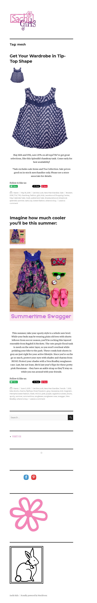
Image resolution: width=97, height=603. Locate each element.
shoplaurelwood (51, 198)
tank (27, 201)
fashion (33, 195)
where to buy (50, 201)
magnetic (68, 391)
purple (49, 394)
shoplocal (63, 198)
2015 (69, 388)
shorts (69, 394)
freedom (42, 391)
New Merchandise (51, 193)
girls (38, 195)
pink (43, 394)
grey (48, 391)
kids (42, 195)
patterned (35, 198)
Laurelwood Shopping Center (57, 195)
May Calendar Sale (17, 198)
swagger (61, 396)
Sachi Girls (14, 595)
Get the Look (38, 193)
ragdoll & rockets (59, 394)
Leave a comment (37, 399)
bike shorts (14, 391)
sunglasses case (50, 396)
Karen (16, 193)
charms (22, 391)
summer (21, 201)
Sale (62, 193)
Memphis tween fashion (19, 394)
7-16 (19, 195)
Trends (62, 388)
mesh (28, 198)
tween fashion (39, 201)
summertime (28, 396)
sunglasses (39, 396)
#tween (69, 193)
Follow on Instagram (43, 457)
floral (36, 391)
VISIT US (16, 436)
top (31, 201)
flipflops (29, 391)
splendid (13, 201)
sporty (12, 396)
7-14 (15, 195)
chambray (25, 195)
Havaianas (55, 391)
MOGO (38, 394)
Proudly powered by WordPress (34, 595)
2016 (11, 195)
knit (61, 391)
